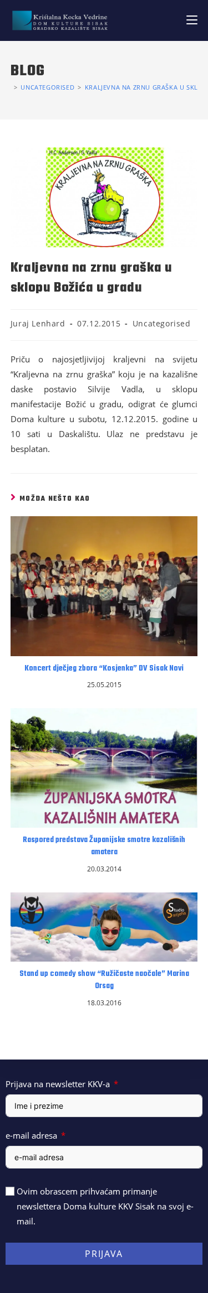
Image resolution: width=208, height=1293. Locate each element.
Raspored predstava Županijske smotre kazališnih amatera (104, 846)
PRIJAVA (104, 1254)
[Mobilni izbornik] (191, 20)
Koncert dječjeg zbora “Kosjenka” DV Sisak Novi (104, 669)
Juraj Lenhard (38, 323)
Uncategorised (162, 323)
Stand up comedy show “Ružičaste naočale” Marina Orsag (104, 980)
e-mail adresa (31, 1135)
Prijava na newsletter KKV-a (58, 1083)
